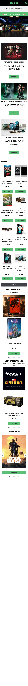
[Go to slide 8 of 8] (18, 476)
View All (14, 284)
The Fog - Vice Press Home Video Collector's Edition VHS (7, 267)
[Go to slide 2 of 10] (9, 357)
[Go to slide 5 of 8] (14, 476)
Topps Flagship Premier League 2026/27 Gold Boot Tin (14, 414)
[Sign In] (21, 3)
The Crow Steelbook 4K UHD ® (21, 182)
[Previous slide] (1, 28)
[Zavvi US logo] (14, 3)
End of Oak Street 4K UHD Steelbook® (7, 211)
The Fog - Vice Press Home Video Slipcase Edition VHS (20, 238)
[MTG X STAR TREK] (14, 26)
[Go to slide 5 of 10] (13, 357)
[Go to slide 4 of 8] (13, 476)
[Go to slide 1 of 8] (9, 476)
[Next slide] (27, 28)
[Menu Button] (2, 3)
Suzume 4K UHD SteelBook (14, 343)
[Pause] (26, 9)
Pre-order (7, 191)
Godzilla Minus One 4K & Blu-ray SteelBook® (20, 270)
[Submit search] (6, 3)
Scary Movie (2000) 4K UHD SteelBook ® (7, 182)
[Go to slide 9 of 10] (18, 357)
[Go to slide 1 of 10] (8, 357)
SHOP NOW (14, 76)
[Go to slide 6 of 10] (14, 357)
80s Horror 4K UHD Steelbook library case (7, 241)
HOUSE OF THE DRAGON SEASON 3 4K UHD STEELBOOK (20, 212)
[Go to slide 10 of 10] (19, 357)
